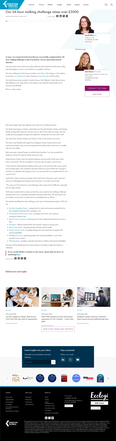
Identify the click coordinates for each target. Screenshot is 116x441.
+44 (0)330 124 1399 (91, 40)
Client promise (28, 402)
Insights (59, 5)
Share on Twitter (64, 16)
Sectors (41, 5)
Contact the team (97, 88)
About (69, 5)
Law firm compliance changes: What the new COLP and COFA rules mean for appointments (21, 316)
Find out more (95, 408)
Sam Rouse (93, 72)
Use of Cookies (9, 402)
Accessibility (9, 404)
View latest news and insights (58, 329)
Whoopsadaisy (14, 241)
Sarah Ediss (14, 16)
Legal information (10, 399)
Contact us (68, 405)
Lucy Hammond (19, 76)
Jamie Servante (43, 76)
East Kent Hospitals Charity (18, 208)
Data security (28, 399)
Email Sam (88, 80)
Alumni (46, 397)
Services (31, 5)
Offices (46, 402)
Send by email (67, 16)
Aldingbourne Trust (15, 235)
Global (50, 4)
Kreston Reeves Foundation (12, 411)
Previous (7, 378)
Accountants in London (50, 408)
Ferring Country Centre (17, 230)
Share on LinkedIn (61, 16)
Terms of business (29, 404)
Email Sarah (88, 42)
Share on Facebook (57, 16)
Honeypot (12, 224)
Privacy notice (9, 397)
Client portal (28, 397)
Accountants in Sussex (50, 405)
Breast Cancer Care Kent (17, 219)
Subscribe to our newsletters (51, 413)
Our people (48, 410)
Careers (77, 4)
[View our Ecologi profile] (99, 398)
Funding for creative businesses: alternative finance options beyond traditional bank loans (93, 316)
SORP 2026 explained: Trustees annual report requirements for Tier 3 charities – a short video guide (57, 317)
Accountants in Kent (49, 403)
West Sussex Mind (15, 227)
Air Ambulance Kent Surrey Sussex (20, 214)
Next (108, 378)
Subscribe (97, 94)
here (48, 432)
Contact (86, 4)
